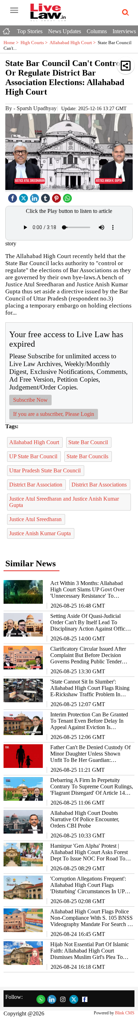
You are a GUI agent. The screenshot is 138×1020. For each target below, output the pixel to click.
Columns (97, 31)
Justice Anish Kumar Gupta (40, 533)
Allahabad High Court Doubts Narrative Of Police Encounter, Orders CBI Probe (84, 819)
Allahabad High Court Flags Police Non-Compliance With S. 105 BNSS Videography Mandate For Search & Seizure (91, 917)
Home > (12, 42)
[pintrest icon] (57, 196)
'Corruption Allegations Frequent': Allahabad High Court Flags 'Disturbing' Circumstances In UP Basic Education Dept (88, 885)
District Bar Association (36, 485)
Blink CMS (124, 1012)
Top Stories (29, 31)
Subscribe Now (30, 400)
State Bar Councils (88, 456)
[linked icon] (35, 196)
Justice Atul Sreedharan (36, 519)
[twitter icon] (24, 196)
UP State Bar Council (34, 456)
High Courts (35, 42)
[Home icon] (7, 29)
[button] (125, 65)
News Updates (64, 31)
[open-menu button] (14, 11)
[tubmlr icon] (46, 196)
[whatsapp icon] (68, 196)
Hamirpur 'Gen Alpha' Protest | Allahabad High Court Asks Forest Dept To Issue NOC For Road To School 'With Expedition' (89, 852)
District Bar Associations (99, 485)
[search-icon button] (124, 12)
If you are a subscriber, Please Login (53, 414)
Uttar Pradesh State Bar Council (45, 470)
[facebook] (13, 196)
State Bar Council (88, 442)
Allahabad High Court (74, 42)
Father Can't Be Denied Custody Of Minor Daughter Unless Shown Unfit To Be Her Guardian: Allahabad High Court (90, 753)
